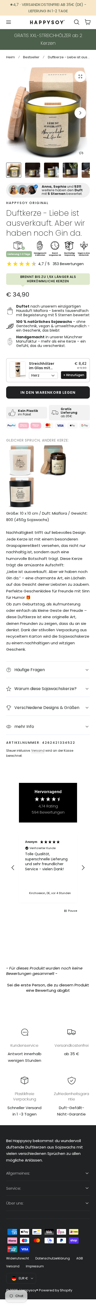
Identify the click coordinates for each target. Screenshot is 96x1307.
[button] (8, 22)
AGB (79, 1258)
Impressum (35, 1266)
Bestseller (31, 57)
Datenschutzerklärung (52, 1258)
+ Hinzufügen (73, 375)
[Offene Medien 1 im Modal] (80, 76)
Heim (10, 57)
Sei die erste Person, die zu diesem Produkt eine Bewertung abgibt (48, 987)
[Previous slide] (16, 113)
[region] (48, 868)
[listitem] (21, 460)
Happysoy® (28, 1290)
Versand (38, 750)
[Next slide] (80, 113)
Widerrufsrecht (17, 1258)
